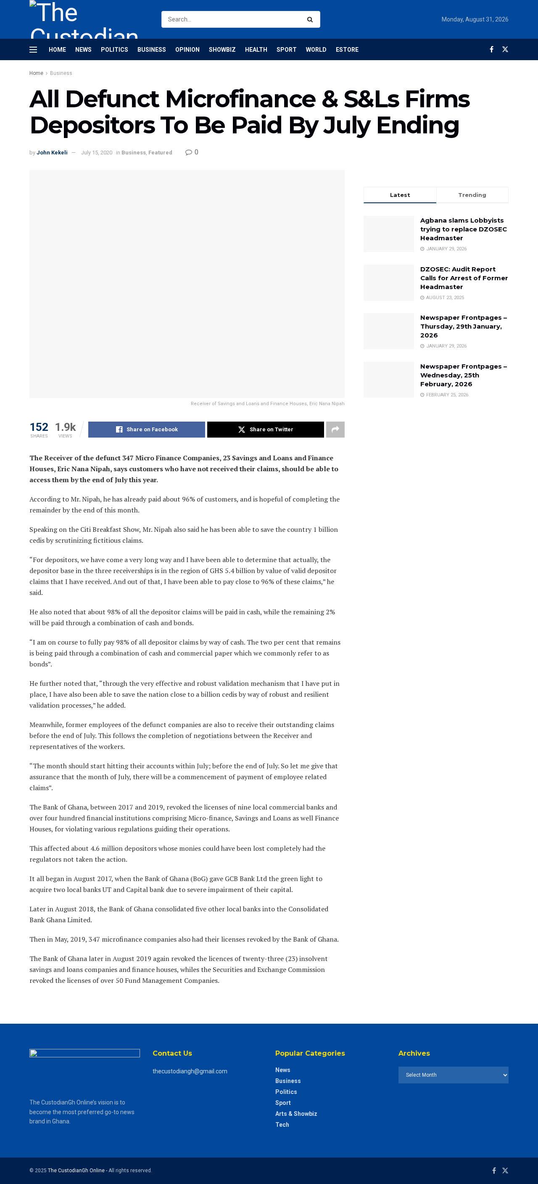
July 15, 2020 (96, 152)
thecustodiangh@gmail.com (190, 1071)
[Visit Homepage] (88, 19)
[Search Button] (311, 19)
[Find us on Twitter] (505, 49)
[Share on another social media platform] (335, 430)
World (316, 49)
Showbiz (222, 49)
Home (57, 49)
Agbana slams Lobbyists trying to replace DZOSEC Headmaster (463, 229)
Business (151, 49)
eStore (347, 49)
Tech (282, 1124)
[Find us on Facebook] (491, 49)
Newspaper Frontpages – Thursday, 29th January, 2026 (463, 326)
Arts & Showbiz (296, 1113)
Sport (287, 49)
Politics (114, 49)
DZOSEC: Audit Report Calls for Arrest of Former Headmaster (464, 278)
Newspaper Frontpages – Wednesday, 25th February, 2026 (463, 375)
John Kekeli (52, 152)
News (83, 49)
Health (256, 49)
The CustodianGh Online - (78, 1170)
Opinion (187, 49)
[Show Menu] (33, 50)
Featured (160, 152)
